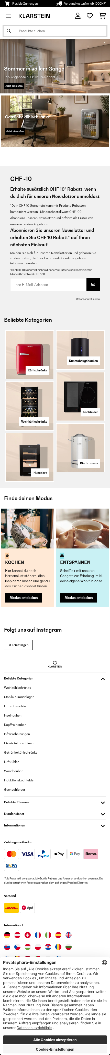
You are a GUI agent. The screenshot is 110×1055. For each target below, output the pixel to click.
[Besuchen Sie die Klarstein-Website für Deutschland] (7, 935)
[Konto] (78, 16)
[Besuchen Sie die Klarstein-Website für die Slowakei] (7, 947)
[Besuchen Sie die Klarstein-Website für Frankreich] (38, 935)
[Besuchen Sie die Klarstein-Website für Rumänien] (58, 947)
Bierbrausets (89, 463)
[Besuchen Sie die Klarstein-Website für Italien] (48, 935)
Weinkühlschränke (34, 421)
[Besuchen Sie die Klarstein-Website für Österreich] (17, 935)
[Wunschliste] (90, 16)
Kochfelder (90, 412)
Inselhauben (12, 715)
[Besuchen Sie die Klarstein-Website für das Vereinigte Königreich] (68, 935)
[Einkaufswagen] (102, 16)
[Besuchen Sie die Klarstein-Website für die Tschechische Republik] (17, 947)
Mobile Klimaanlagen (19, 697)
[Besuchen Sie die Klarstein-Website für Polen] (38, 947)
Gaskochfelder (14, 789)
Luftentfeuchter (15, 706)
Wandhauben (13, 771)
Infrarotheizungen (17, 734)
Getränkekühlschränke (21, 752)
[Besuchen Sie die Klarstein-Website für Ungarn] (28, 947)
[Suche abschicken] (9, 31)
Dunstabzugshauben (83, 361)
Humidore (40, 473)
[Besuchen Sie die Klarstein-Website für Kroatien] (48, 947)
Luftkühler (11, 762)
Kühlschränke (37, 370)
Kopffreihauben (15, 725)
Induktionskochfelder (19, 780)
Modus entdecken (23, 598)
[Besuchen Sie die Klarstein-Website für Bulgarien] (68, 947)
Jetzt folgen (20, 645)
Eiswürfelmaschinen (19, 743)
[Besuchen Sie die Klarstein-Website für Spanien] (58, 935)
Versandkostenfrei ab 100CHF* (85, 3)
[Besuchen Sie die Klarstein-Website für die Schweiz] (28, 935)
